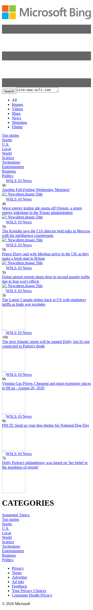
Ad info (18, 582)
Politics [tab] (7, 176)
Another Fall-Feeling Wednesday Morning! (36, 190)
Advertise (19, 577)
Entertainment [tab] (13, 167)
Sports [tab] (7, 140)
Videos (17, 109)
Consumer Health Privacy (32, 595)
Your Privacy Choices (29, 591)
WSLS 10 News (19, 181)
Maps (16, 113)
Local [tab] (6, 149)
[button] (46, 86)
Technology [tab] (11, 162)
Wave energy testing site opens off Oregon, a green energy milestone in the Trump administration (42, 210)
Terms (17, 573)
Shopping (19, 122)
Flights (17, 127)
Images (17, 104)
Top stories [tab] (10, 135)
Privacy (18, 568)
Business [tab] (9, 171)
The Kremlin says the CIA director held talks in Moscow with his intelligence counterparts (46, 233)
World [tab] (7, 153)
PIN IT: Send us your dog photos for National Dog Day (45, 425)
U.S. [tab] (5, 144)
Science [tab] (8, 158)
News (16, 118)
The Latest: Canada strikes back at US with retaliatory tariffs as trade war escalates (44, 302)
